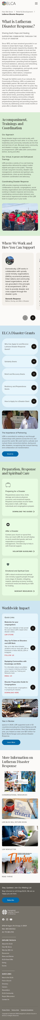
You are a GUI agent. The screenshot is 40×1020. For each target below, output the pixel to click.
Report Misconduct (8, 996)
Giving (4, 963)
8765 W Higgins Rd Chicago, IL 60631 (14, 926)
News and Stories (8, 956)
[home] (9, 3)
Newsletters (6, 990)
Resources (5, 953)
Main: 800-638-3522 (8, 929)
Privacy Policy (6, 1010)
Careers (4, 987)
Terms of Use (15, 1010)
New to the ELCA (7, 977)
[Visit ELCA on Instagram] (7, 919)
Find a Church (6, 981)
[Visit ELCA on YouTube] (11, 919)
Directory (5, 984)
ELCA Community (7, 993)
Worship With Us (7, 950)
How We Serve (7, 947)
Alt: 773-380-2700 (8, 932)
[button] (36, 3)
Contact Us (5, 999)
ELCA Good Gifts (7, 959)
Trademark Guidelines (27, 1010)
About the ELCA (7, 944)
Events (4, 966)
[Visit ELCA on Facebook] (3, 919)
